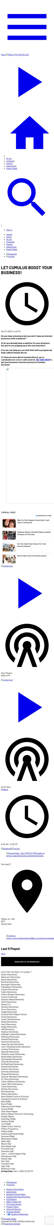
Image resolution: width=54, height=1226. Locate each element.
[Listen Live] (27, 592)
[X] (10, 256)
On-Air (9, 158)
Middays (4, 789)
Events (9, 163)
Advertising (11, 166)
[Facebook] (11, 254)
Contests (10, 161)
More (3, 954)
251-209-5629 (43, 359)
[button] (27, 523)
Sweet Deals (11, 168)
